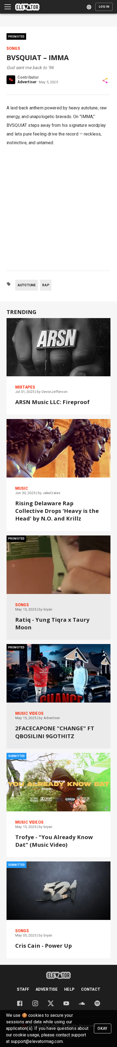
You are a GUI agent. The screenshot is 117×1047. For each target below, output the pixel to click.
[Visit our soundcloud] (81, 1005)
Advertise (47, 989)
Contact (90, 989)
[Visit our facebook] (19, 1005)
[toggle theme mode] (89, 7)
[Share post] (105, 80)
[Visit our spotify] (97, 1005)
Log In (104, 6)
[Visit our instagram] (35, 1005)
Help (69, 989)
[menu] (7, 6)
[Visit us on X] (50, 1005)
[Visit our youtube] (66, 1005)
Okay (102, 1028)
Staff (23, 989)
